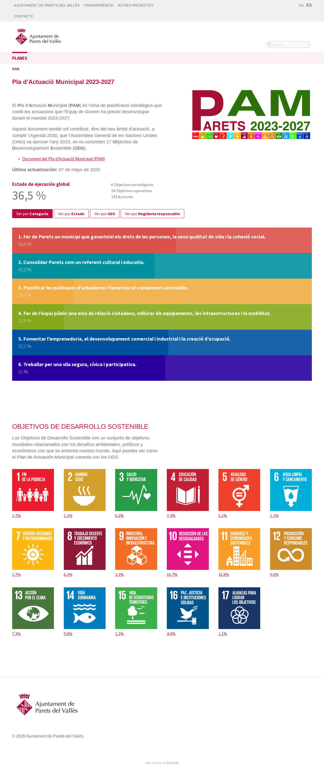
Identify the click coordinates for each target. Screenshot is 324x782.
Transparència (98, 5)
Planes (19, 58)
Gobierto (173, 763)
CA (301, 5)
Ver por (32, 213)
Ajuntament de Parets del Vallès (46, 5)
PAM (15, 68)
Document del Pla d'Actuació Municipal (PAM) (63, 159)
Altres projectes (135, 5)
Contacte (23, 16)
